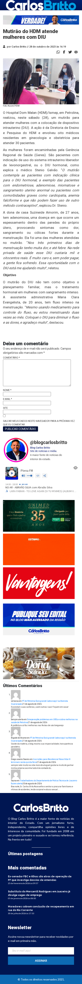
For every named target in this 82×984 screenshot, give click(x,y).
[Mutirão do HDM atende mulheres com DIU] (64, 51)
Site (5, 408)
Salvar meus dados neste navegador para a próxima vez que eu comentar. (39, 423)
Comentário (11, 357)
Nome (7, 390)
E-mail (7, 399)
